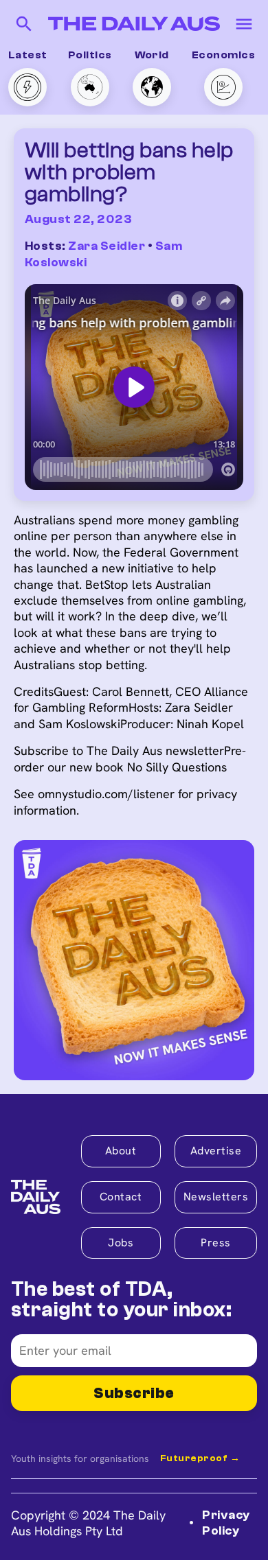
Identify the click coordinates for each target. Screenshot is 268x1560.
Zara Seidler (106, 246)
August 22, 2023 (78, 219)
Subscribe (133, 1393)
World (152, 55)
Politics (90, 55)
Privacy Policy (225, 1523)
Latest (27, 55)
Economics (223, 55)
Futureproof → (200, 1458)
